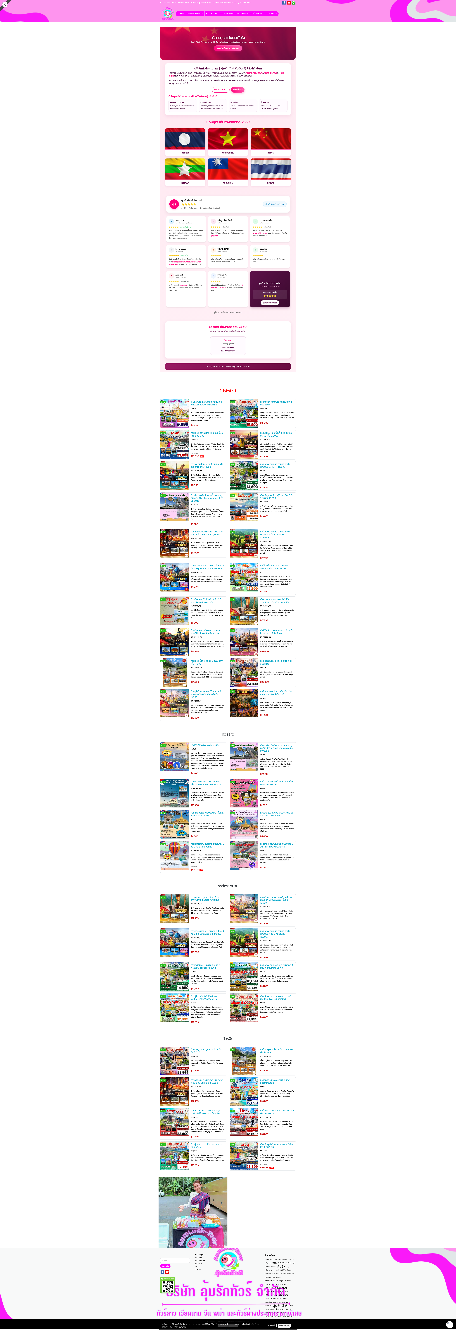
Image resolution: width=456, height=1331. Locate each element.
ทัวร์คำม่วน (291, 1259)
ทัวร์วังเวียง (268, 1277)
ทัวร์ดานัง (273, 1266)
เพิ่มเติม (271, 13)
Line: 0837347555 (228, 351)
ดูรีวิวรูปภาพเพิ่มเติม (270, 303)
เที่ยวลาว (279, 1309)
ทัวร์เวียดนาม (258, 72)
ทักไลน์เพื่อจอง (238, 89)
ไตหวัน (198, 1270)
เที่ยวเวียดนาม (269, 1313)
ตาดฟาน (284, 1259)
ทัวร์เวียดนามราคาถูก (282, 1291)
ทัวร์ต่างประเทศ (194, 13)
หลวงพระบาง (268, 1305)
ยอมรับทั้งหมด (284, 1326)
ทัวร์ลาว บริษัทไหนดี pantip (284, 1270)
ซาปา (275, 1259)
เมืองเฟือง (276, 1313)
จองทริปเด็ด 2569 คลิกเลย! (228, 48)
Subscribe (165, 1266)
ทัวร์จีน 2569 (281, 1263)
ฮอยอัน (291, 1305)
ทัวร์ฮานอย (268, 1284)
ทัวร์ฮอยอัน (288, 1280)
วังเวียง (278, 1302)
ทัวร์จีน (266, 72)
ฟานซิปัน (273, 1298)
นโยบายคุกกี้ (181, 1327)
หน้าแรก (181, 13)
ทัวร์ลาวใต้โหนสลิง (288, 1273)
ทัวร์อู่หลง (281, 1280)
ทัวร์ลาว (249, 72)
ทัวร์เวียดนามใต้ (282, 1295)
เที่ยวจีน (272, 1309)
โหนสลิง (279, 1316)
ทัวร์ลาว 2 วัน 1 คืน (270, 1270)
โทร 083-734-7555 (221, 90)
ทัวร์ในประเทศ (212, 13)
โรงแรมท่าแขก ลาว (270, 1316)
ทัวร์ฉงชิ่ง (267, 1266)
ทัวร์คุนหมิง (268, 1263)
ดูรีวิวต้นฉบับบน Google (275, 204)
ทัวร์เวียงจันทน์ (269, 1288)
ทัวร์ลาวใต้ (278, 1274)
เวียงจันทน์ (283, 1313)
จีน (196, 1267)
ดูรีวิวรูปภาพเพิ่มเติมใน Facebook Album (228, 312)
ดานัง (279, 1259)
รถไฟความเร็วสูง (282, 1298)
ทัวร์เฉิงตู (274, 1284)
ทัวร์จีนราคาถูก (290, 1263)
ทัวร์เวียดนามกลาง (270, 1291)
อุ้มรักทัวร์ (280, 1305)
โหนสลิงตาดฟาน (287, 1316)
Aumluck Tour (269, 1259)
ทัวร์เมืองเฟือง (282, 1284)
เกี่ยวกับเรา (258, 13)
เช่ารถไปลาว (228, 13)
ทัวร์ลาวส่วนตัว (269, 1273)
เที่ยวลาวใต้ (288, 1309)
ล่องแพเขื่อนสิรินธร (270, 1302)
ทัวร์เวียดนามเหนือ (270, 1295)
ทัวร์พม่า (273, 72)
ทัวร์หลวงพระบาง (271, 1281)
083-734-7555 (228, 347)
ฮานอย (267, 1309)
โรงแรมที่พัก (242, 13)
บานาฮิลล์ (267, 1298)
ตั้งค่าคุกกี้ (271, 1326)
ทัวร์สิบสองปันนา (276, 1277)
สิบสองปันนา (285, 1302)
